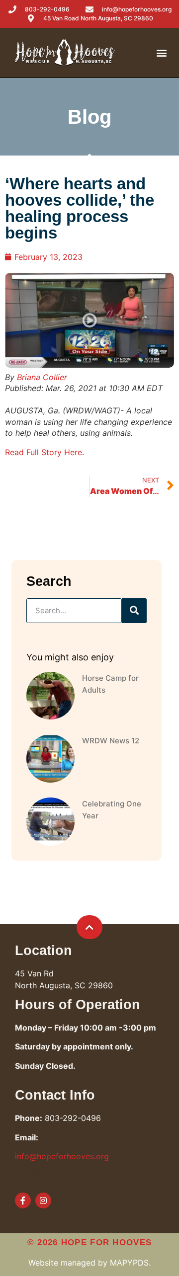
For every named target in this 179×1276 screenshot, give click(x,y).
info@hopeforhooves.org (62, 1156)
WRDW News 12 (110, 740)
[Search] (134, 610)
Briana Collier (42, 377)
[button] (162, 53)
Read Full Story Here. (44, 452)
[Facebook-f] (23, 1200)
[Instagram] (43, 1200)
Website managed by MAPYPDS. (89, 1263)
